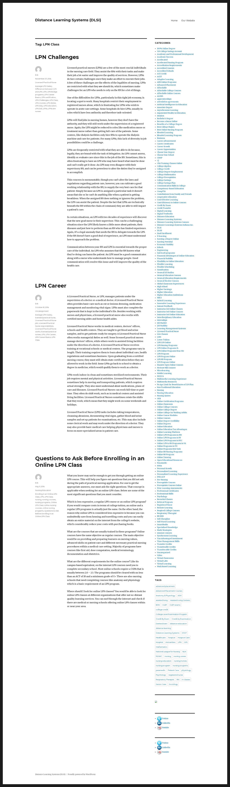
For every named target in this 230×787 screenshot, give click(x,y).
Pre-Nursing (162, 480)
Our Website (188, 20)
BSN (158, 605)
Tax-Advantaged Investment (169, 538)
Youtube (165, 727)
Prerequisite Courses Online (169, 485)
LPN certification (48, 97)
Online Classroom (165, 404)
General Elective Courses (168, 281)
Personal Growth (164, 468)
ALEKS (160, 96)
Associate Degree (164, 107)
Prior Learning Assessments (169, 488)
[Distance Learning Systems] (175, 702)
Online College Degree (167, 410)
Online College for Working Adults (172, 412)
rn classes (186, 679)
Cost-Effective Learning (167, 200)
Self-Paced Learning (166, 522)
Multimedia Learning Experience (171, 379)
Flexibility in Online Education (170, 261)
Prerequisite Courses (166, 482)
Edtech (160, 247)
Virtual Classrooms (165, 558)
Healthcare (161, 637)
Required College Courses (168, 510)
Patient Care (173, 670)
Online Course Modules (167, 415)
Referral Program (165, 502)
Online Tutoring (164, 457)
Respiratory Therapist (166, 513)
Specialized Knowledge (167, 527)
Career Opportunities (166, 149)
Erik (36, 75)
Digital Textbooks (165, 214)
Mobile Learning (164, 373)
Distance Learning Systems (169, 219)
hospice (171, 637)
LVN (185, 642)
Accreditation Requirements (169, 65)
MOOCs (160, 376)
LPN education (50, 106)
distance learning (163, 628)
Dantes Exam (161, 623)
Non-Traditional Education (168, 387)
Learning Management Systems (171, 328)
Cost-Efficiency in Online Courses (171, 202)
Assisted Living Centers (180, 600)
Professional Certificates (168, 491)
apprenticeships (164, 99)
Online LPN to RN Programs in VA (171, 443)
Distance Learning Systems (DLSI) (68, 20)
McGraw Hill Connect (166, 368)
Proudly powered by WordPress (81, 774)
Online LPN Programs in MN (169, 435)
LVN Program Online (166, 362)
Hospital (159, 642)
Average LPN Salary (43, 86)
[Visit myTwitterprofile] (159, 718)
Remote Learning (165, 508)
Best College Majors (165, 127)
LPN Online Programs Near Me (170, 351)
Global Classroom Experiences (170, 284)
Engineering (162, 250)
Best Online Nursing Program (170, 130)
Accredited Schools (165, 71)
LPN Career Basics (43, 337)
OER (159, 398)
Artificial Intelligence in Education (172, 104)
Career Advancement (166, 141)
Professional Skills (165, 494)
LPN (45, 92)
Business (161, 138)
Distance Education (165, 216)
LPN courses (40, 103)
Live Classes (162, 334)
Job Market (162, 323)
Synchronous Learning (167, 536)
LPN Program (163, 354)
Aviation (160, 116)
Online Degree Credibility (168, 421)
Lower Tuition (163, 340)
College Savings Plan (166, 183)
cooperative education (167, 197)
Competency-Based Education (170, 188)
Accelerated (162, 60)
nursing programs (42, 502)
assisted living (162, 600)
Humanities (170, 642)
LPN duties (51, 103)
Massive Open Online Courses (170, 365)
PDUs (159, 466)
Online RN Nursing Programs (169, 452)
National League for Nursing (168, 651)
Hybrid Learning (164, 300)
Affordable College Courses (169, 90)
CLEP (164, 605)
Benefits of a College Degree (169, 124)
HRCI (159, 298)
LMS (159, 337)
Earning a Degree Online (168, 239)
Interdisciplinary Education (169, 317)
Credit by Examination (181, 619)
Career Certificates (165, 144)
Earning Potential (165, 242)
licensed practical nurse (45, 318)
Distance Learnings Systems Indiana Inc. (175, 225)
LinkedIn (166, 723)
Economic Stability (165, 244)
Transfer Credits (164, 544)
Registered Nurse (164, 505)
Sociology (173, 684)
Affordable (162, 88)
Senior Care (161, 684)
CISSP (159, 158)
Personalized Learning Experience (172, 474)
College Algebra (164, 166)
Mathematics (161, 647)
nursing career (180, 656)
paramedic (160, 670)
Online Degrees (164, 424)
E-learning (162, 236)
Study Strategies (164, 530)
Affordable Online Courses (168, 93)
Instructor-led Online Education (171, 314)
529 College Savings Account (169, 51)
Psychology (162, 496)
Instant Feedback (164, 306)
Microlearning (163, 370)
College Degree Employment (170, 172)
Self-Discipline (163, 519)
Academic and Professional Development (175, 54)
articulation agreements (167, 102)
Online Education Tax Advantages (172, 429)
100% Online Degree (166, 48)
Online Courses (163, 418)
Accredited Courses (165, 68)
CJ (158, 160)
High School (162, 286)
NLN (184, 651)
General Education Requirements (171, 278)
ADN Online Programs (166, 82)
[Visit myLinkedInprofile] (159, 723)
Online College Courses (167, 407)
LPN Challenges (57, 57)
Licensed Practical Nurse (45, 82)
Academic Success (165, 57)
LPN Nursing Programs (167, 345)
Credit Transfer (164, 208)
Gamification (163, 270)
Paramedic (162, 463)
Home (174, 20)
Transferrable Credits (166, 550)
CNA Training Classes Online (169, 163)
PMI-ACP (161, 477)
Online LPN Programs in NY (169, 438)
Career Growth (163, 146)
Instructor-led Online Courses (170, 312)
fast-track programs (166, 253)
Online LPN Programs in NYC (169, 440)
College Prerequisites (166, 177)
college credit (162, 609)
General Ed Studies (165, 272)
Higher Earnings (164, 289)
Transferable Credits (166, 547)
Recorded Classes (165, 499)
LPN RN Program (164, 359)
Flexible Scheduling (165, 267)
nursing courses (49, 499)
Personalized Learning (167, 471)
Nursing (160, 390)
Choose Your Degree (166, 152)
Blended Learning (165, 132)
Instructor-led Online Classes (170, 309)
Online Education (164, 426)
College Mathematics (166, 174)
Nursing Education (43, 490)
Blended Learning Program (169, 135)
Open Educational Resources (169, 460)
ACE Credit (162, 74)
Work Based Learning (166, 566)
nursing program (163, 665)
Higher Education (164, 292)
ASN (179, 595)
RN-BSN (160, 516)
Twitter (165, 718)
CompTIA (161, 191)
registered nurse (176, 675)
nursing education (163, 661)
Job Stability (162, 326)
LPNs (45, 108)
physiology (186, 670)
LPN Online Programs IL (167, 348)
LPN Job (38, 108)
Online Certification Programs (170, 401)
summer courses (164, 533)
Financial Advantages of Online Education (175, 256)
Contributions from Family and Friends (174, 194)
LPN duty (39, 106)
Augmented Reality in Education (171, 113)
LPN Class (54, 100)
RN (178, 679)
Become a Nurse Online (167, 121)
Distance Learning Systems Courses (173, 222)
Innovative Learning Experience (171, 303)
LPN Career (50, 285)
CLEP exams (175, 605)
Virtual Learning (164, 564)
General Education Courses (169, 275)
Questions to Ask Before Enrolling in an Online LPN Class (47, 513)
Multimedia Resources (167, 382)
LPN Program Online (166, 356)
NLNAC (159, 656)
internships (162, 320)
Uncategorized (41, 311)
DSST (184, 633)
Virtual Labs (162, 561)
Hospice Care (184, 637)
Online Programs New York (169, 449)
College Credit (163, 169)
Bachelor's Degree (165, 118)
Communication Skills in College (171, 186)
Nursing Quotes (164, 396)
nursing (38, 499)
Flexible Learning (165, 264)
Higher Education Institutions (170, 295)
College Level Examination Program (171, 614)
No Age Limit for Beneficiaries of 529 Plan (175, 384)
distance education (178, 623)
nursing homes (180, 661)
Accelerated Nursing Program (170, 62)
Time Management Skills (168, 541)
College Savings (164, 180)
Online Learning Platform (168, 432)
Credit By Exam (164, 205)
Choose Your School (165, 155)
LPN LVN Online (164, 342)
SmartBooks (162, 524)
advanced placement (165, 586)
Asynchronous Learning (167, 110)
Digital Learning (164, 211)
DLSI (159, 228)
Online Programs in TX (167, 446)
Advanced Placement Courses (169, 591)
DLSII (159, 230)
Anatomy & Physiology (165, 595)
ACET (159, 76)
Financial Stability (165, 258)
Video (159, 555)
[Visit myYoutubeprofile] (159, 727)
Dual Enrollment (164, 233)
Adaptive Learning (165, 79)
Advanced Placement (166, 85)
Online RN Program (165, 454)
